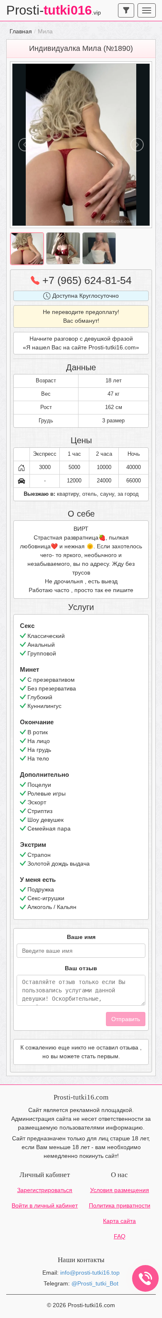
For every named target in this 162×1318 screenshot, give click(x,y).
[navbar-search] (126, 10)
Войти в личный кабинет (45, 1205)
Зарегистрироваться (44, 1190)
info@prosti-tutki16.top (90, 1272)
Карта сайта (119, 1221)
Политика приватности (119, 1205)
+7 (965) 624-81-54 (85, 280)
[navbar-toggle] (146, 10)
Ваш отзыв (81, 968)
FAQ (119, 1236)
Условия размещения (119, 1190)
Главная (21, 31)
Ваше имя (81, 937)
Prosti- (53, 10)
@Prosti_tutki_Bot (94, 1283)
